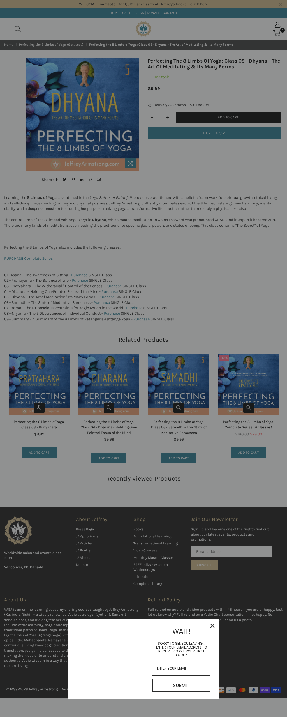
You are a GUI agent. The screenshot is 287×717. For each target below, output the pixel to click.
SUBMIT (181, 685)
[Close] (212, 626)
